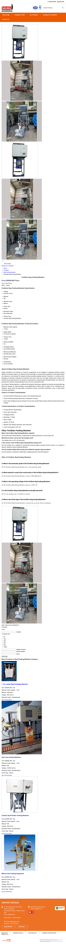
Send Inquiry (7, 263)
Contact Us (5, 19)
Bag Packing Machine (10, 272)
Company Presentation (50, 15)
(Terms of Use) (60, 939)
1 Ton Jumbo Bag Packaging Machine (15, 684)
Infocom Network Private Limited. (57, 941)
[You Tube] (30, 913)
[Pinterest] (32, 913)
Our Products (34, 15)
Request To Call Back (8, 266)
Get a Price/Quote (7, 283)
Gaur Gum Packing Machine (11, 757)
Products (6, 270)
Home (5, 268)
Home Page (6, 15)
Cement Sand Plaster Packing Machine (15, 815)
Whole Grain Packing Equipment (13, 873)
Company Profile (19, 15)
